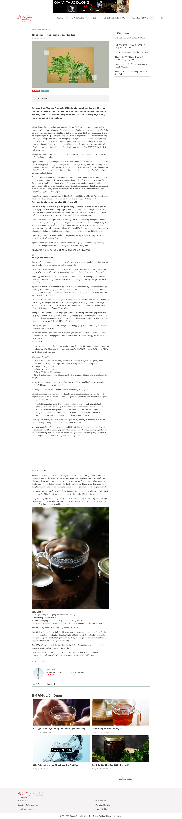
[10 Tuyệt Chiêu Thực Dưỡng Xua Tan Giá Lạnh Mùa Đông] (61, 724)
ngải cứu (36, 661)
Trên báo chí (101, 801)
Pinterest (36, 90)
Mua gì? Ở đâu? (101, 809)
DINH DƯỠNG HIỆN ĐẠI (114, 18)
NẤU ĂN (60, 18)
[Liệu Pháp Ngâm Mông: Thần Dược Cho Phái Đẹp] (61, 761)
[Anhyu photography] (39, 795)
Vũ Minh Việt (51, 669)
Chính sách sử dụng (26, 809)
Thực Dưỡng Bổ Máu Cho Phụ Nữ (107, 728)
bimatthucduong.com (52, 674)
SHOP (94, 18)
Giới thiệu (22, 801)
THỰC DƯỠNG (78, 18)
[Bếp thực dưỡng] (24, 797)
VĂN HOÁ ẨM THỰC (141, 18)
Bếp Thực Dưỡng (125, 779)
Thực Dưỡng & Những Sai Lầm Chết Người (132, 52)
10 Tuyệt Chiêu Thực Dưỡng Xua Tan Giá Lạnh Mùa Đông (59, 728)
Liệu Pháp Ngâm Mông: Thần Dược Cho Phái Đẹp (55, 765)
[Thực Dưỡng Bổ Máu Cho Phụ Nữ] (120, 724)
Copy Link (46, 90)
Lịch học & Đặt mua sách (28, 805)
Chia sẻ (49, 684)
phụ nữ (44, 661)
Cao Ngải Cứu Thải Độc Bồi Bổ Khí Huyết (110, 765)
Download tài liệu (103, 805)
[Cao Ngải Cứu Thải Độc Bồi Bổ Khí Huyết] (120, 761)
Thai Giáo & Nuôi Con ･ (41, 30)
